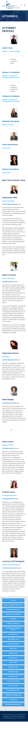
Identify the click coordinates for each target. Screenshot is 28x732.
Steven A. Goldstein (11, 72)
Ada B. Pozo (7, 48)
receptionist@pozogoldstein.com (11, 568)
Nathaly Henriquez (10, 121)
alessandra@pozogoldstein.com (11, 204)
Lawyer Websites (19, 718)
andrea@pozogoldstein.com (10, 498)
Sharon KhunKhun (10, 169)
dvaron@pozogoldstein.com (10, 448)
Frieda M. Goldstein (10, 96)
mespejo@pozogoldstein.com (10, 403)
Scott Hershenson (10, 144)
